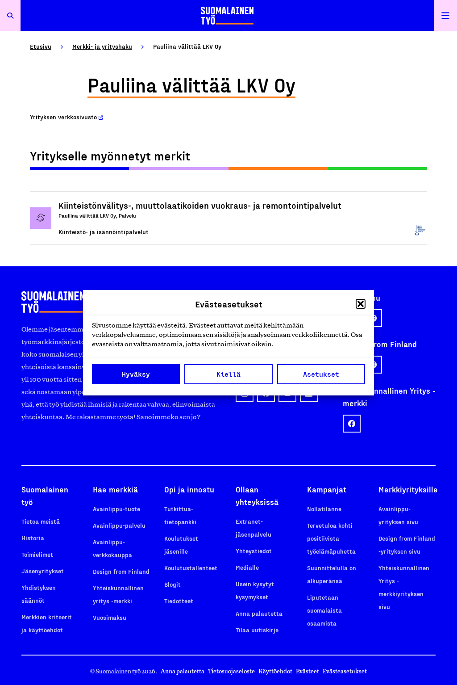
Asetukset (321, 374)
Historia (32, 538)
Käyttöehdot (275, 671)
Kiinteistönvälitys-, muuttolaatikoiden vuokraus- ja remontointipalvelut (199, 205)
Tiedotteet (178, 601)
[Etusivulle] (227, 15)
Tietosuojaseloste (231, 671)
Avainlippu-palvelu (119, 525)
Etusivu (40, 46)
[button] (360, 303)
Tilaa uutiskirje (257, 630)
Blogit (172, 584)
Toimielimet (37, 554)
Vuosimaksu (109, 617)
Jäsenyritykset (42, 571)
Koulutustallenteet (190, 568)
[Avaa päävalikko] (445, 15)
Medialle (247, 567)
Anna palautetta (259, 613)
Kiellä (228, 374)
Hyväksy (136, 374)
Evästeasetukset (345, 671)
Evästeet (307, 671)
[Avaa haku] (10, 15)
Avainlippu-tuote (116, 509)
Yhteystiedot (254, 551)
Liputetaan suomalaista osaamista (324, 610)
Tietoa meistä (40, 521)
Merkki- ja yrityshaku (102, 46)
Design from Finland (121, 571)
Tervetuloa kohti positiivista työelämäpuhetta (331, 538)
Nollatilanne (324, 509)
